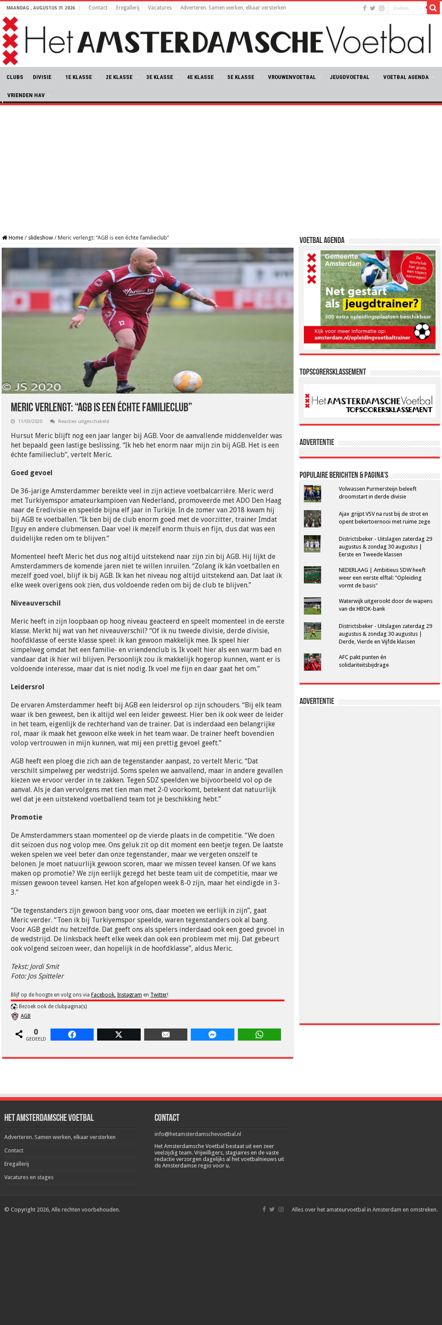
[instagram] (381, 8)
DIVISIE (42, 77)
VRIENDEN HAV (26, 95)
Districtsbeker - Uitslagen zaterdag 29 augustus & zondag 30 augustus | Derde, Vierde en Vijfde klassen (385, 634)
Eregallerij (127, 8)
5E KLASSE (240, 77)
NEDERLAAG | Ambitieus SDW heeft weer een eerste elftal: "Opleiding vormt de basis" (382, 578)
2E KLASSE (119, 77)
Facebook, (103, 995)
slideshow (40, 237)
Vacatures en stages (29, 1177)
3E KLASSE (159, 77)
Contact (97, 8)
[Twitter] (372, 8)
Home (15, 237)
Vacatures (160, 8)
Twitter (158, 995)
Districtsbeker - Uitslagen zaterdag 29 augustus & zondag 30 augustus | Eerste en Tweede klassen (385, 547)
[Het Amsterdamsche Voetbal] (221, 41)
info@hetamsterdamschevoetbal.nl (198, 1134)
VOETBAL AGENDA (406, 77)
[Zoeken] (433, 7)
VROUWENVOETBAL (292, 77)
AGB (26, 1016)
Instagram (129, 995)
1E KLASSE (78, 77)
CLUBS (14, 77)
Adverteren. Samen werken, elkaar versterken (233, 8)
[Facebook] (364, 8)
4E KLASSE (200, 77)
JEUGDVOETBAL (349, 77)
